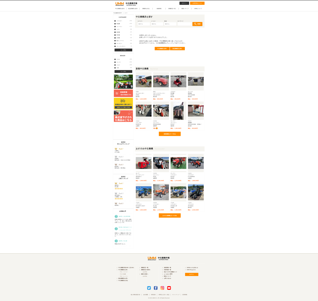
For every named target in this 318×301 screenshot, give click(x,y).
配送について (167, 276)
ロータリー (124, 43)
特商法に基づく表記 (164, 294)
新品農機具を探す (133, 8)
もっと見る (123, 50)
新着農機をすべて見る (170, 134)
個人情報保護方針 (135, 294)
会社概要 (145, 294)
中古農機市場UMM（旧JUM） (126, 267)
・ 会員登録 (144, 272)
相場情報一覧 (167, 267)
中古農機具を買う (123, 269)
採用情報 (184, 294)
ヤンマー (124, 62)
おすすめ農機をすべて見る (170, 215)
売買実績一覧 (167, 269)
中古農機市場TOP (117, 13)
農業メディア (185, 8)
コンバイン (124, 26)
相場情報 (159, 8)
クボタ (124, 59)
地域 (165, 21)
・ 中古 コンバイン (123, 276)
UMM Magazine (191, 269)
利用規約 (153, 294)
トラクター (124, 21)
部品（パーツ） (124, 40)
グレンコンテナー (124, 46)
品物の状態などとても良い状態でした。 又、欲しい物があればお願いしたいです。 (123, 221)
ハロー (124, 29)
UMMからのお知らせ (192, 267)
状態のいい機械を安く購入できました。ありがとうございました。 (123, 234)
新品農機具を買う (123, 278)
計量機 (124, 37)
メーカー (153, 21)
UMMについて (198, 8)
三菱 (124, 67)
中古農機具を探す (120, 8)
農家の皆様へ (144, 274)
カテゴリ (140, 21)
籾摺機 (124, 32)
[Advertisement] (170, 62)
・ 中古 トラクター (123, 272)
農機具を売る (146, 8)
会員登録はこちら (197, 3)
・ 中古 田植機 (122, 274)
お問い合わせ (167, 278)
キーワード (181, 21)
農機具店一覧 (172, 8)
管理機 (124, 35)
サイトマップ (176, 294)
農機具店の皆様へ (146, 269)
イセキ (124, 65)
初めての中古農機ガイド (170, 272)
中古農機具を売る (123, 280)
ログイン (184, 3)
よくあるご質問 (168, 274)
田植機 (124, 23)
